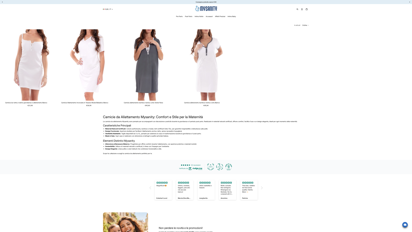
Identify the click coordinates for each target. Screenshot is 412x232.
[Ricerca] (297, 9)
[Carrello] (306, 9)
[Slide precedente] (122, 65)
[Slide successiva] (172, 65)
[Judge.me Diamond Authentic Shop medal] (210, 166)
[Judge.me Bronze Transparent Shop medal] (219, 166)
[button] (305, 25)
